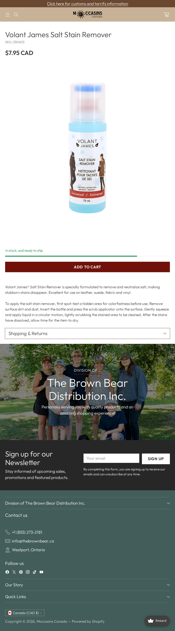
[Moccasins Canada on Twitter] (14, 572)
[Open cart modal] (166, 14)
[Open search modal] (16, 14)
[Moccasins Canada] (87, 14)
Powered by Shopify (88, 621)
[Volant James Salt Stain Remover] (87, 150)
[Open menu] (7, 14)
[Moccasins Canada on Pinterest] (20, 572)
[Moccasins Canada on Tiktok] (34, 572)
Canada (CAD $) (26, 613)
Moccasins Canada (52, 621)
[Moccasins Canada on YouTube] (41, 572)
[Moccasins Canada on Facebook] (7, 572)
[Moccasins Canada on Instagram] (27, 572)
